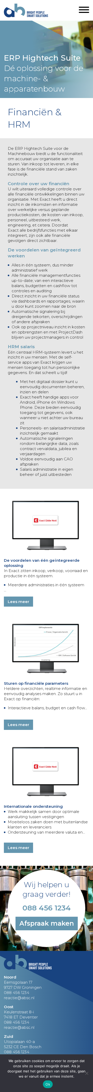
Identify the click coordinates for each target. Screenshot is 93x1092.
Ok (47, 1084)
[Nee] (86, 1073)
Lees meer (18, 601)
